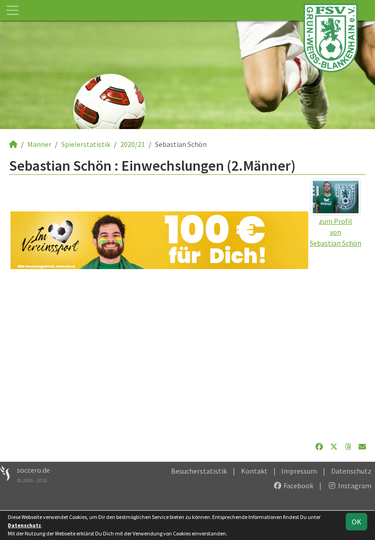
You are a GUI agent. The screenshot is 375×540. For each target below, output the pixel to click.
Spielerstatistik (85, 144)
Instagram (354, 485)
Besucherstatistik (199, 470)
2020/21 (132, 144)
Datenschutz (351, 470)
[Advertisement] (187, 355)
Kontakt (254, 470)
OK (356, 521)
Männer (39, 144)
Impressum (299, 470)
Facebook (297, 485)
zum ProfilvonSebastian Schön (335, 232)
